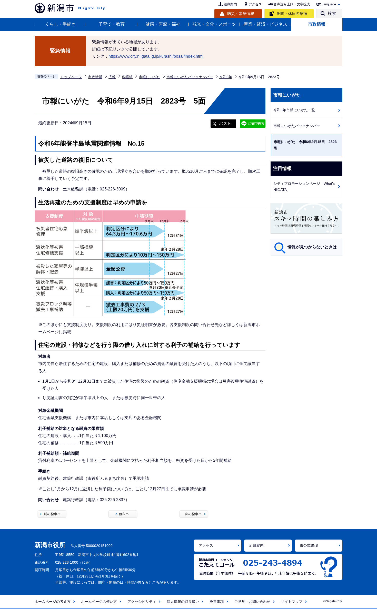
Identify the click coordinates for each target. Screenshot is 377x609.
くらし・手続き (60, 24)
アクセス (255, 4)
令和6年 (225, 77)
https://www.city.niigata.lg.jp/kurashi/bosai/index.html (155, 56)
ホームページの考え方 (53, 602)
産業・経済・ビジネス (265, 24)
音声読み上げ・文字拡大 (291, 4)
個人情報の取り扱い (183, 602)
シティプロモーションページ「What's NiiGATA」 (304, 186)
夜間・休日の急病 (291, 13)
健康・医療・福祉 (162, 24)
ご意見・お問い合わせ (252, 602)
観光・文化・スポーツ (214, 24)
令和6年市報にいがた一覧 (294, 110)
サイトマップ (291, 602)
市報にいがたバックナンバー (189, 77)
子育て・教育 (111, 24)
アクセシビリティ (141, 602)
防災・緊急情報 (240, 13)
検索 (332, 13)
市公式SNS (309, 545)
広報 (112, 77)
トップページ (71, 77)
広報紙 (127, 77)
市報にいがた (149, 77)
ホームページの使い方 (99, 602)
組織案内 (230, 4)
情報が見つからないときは (312, 247)
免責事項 (217, 602)
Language (329, 4)
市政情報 (316, 24)
